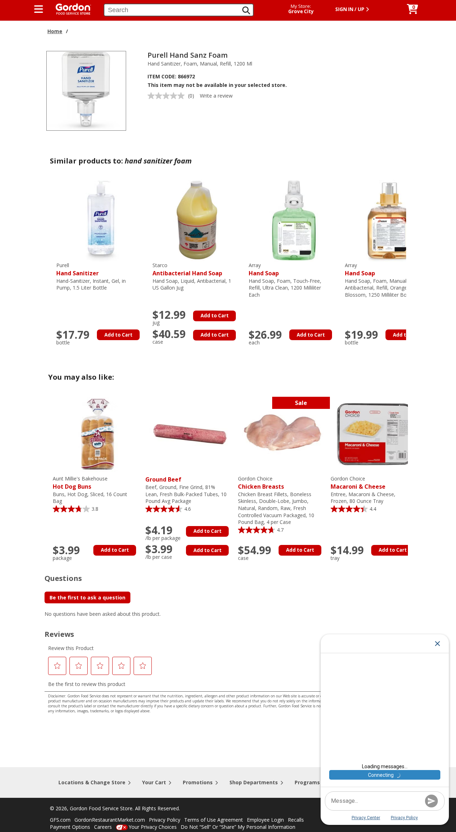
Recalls (296, 819)
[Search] (246, 10)
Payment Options (70, 826)
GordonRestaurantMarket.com (109, 819)
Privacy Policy (164, 819)
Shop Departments (253, 782)
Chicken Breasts (261, 482)
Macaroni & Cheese (358, 482)
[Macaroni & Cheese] (375, 433)
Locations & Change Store (91, 782)
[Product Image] (86, 90)
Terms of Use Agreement (213, 819)
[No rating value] (167, 95)
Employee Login (265, 819)
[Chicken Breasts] (282, 433)
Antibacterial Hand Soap (187, 269)
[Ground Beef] (190, 433)
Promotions (198, 782)
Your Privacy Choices (153, 826)
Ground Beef (163, 479)
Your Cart (154, 782)
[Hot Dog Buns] (97, 433)
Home (54, 31)
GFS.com (60, 819)
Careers (103, 826)
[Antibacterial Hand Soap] (197, 220)
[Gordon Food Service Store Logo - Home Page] (70, 8)
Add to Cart (118, 335)
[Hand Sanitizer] (101, 220)
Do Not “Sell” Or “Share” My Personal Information (238, 826)
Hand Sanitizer (77, 269)
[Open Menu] (38, 9)
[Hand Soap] (293, 220)
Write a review (216, 95)
